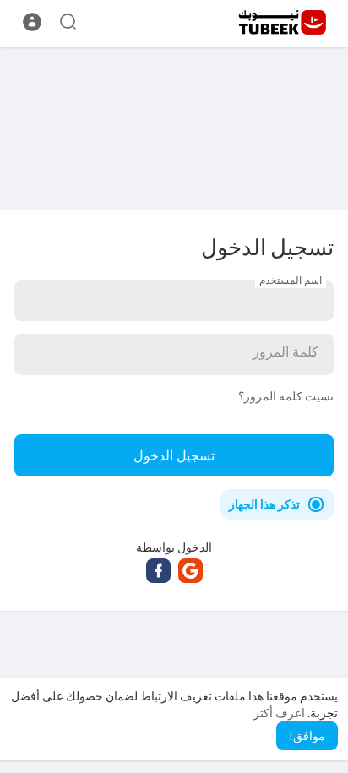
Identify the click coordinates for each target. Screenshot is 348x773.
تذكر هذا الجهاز (264, 504)
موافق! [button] (307, 735)
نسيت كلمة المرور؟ (286, 396)
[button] (32, 22)
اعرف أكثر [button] (279, 712)
